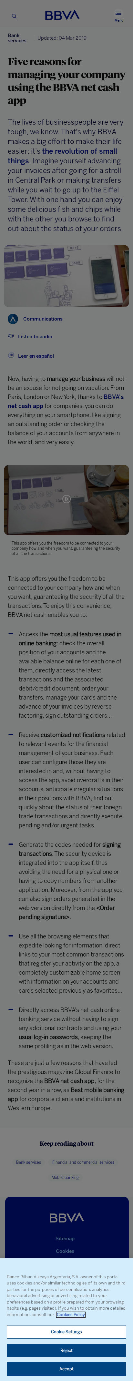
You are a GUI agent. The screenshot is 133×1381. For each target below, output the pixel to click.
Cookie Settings (66, 1331)
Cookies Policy (71, 1314)
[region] (66, 1319)
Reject (66, 1350)
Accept (66, 1368)
